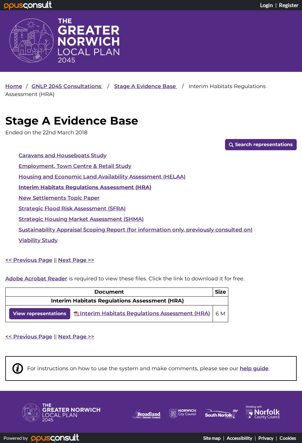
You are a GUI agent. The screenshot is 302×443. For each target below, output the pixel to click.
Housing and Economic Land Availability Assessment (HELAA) (102, 176)
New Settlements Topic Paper (59, 198)
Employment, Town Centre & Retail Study (75, 166)
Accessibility (239, 438)
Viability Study (38, 240)
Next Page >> (76, 260)
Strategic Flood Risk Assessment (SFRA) (72, 208)
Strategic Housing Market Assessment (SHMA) (81, 219)
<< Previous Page (28, 260)
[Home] (64, 40)
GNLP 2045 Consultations (67, 86)
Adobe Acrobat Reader (36, 278)
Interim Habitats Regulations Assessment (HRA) (85, 187)
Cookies (288, 438)
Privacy (265, 438)
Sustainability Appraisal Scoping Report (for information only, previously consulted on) (135, 230)
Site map (212, 438)
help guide (254, 368)
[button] (261, 144)
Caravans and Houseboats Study (62, 155)
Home (13, 86)
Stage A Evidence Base (145, 86)
